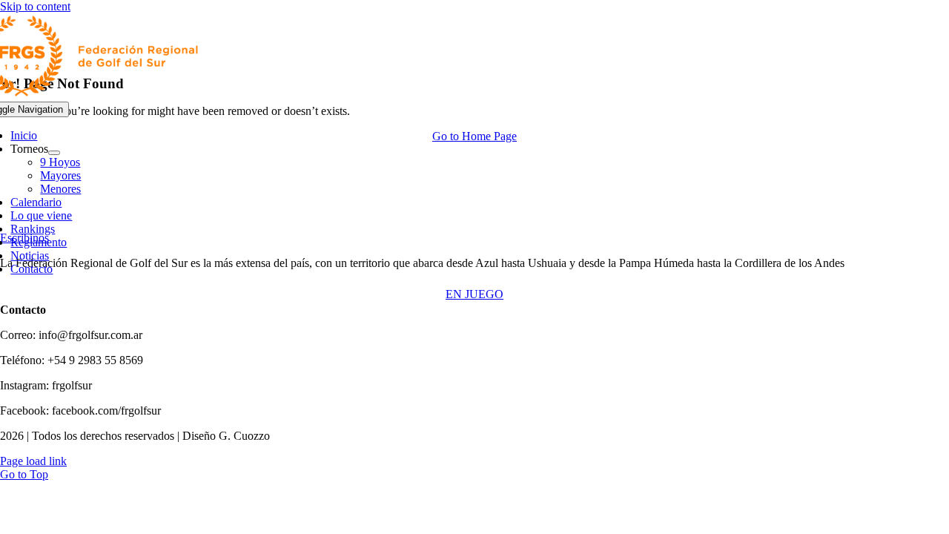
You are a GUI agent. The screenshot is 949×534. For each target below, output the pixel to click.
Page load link (33, 461)
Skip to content (35, 6)
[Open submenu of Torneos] (54, 153)
